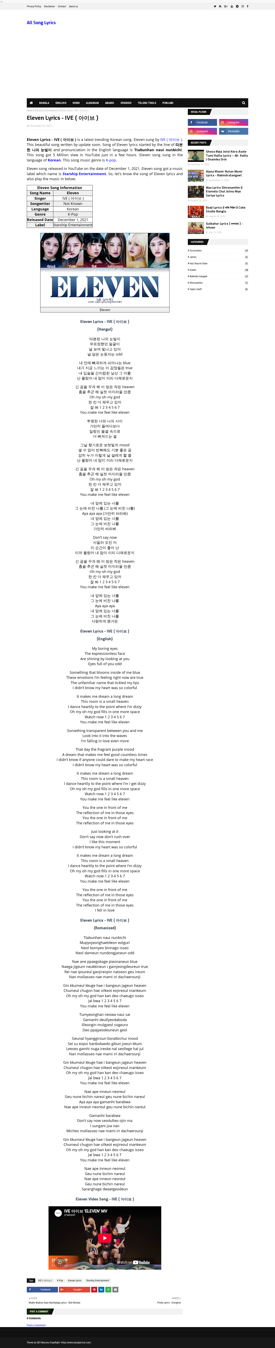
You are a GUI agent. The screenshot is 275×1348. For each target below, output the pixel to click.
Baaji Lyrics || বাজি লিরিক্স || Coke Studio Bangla (225, 210)
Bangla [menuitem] (44, 102)
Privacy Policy (34, 6)
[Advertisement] (137, 68)
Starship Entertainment (46, 110)
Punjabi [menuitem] (167, 102)
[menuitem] (31, 103)
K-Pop (60, 1280)
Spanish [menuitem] (126, 102)
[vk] (233, 131)
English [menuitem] (61, 102)
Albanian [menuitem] (92, 102)
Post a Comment (36, 1325)
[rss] (220, 6)
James (218, 256)
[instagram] (243, 6)
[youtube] (232, 6)
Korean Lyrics (74, 1280)
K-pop (111, 160)
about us (73, 6)
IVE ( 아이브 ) (171, 139)
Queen (219, 269)
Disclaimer (49, 6)
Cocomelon (219, 250)
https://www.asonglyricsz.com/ (76, 1342)
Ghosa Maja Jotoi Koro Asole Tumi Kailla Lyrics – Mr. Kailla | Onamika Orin (227, 155)
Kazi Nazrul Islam (218, 263)
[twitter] (215, 6)
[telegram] (237, 6)
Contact (62, 6)
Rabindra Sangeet (219, 276)
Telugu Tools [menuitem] (147, 102)
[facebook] (247, 6)
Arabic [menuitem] (109, 102)
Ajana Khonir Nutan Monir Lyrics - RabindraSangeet (224, 174)
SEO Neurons (43, 1342)
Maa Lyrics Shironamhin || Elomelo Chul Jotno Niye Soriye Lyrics (224, 191)
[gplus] (226, 6)
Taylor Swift (218, 289)
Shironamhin (218, 282)
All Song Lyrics (41, 23)
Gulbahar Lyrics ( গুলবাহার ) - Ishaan (224, 226)
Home (29, 110)
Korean (54, 160)
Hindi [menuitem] (76, 102)
